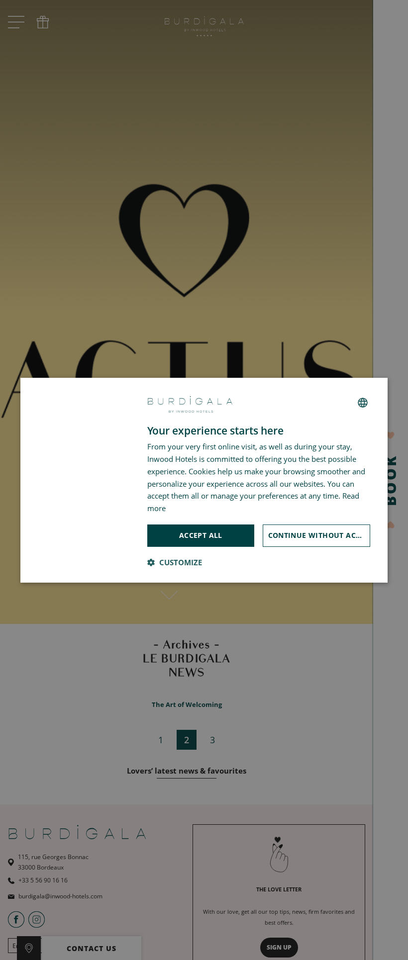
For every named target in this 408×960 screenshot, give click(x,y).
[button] (174, 562)
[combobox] (363, 403)
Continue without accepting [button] (319, 535)
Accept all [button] (200, 535)
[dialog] (204, 479)
